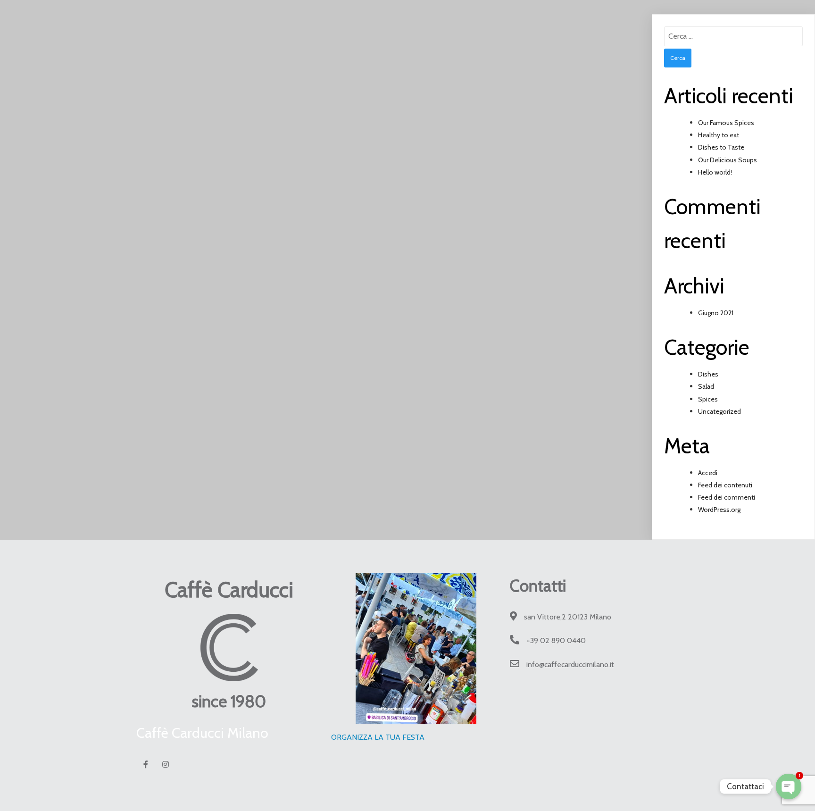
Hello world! (715, 172)
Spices (708, 399)
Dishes (708, 374)
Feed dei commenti (726, 497)
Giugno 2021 (715, 313)
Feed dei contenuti (725, 485)
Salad (706, 386)
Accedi (707, 472)
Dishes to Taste (721, 147)
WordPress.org (719, 509)
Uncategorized (719, 411)
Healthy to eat (718, 135)
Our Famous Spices (726, 122)
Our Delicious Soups (727, 160)
